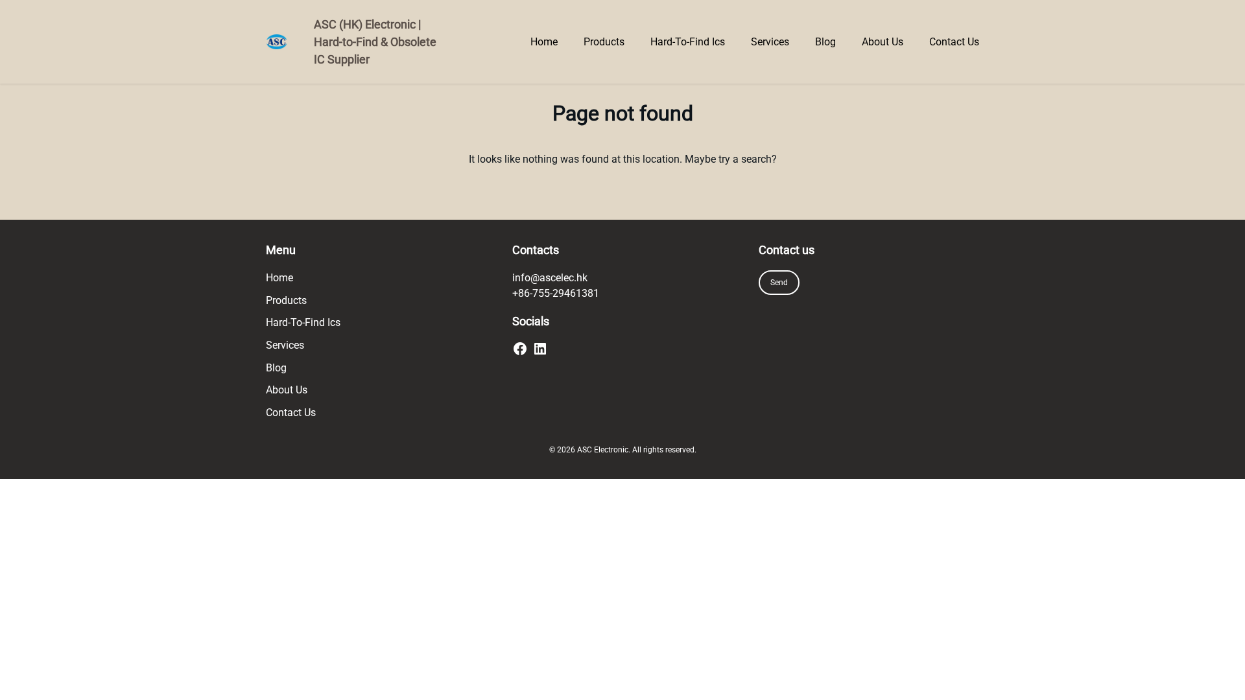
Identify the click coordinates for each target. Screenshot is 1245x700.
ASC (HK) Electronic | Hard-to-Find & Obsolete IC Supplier (375, 42)
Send (779, 282)
